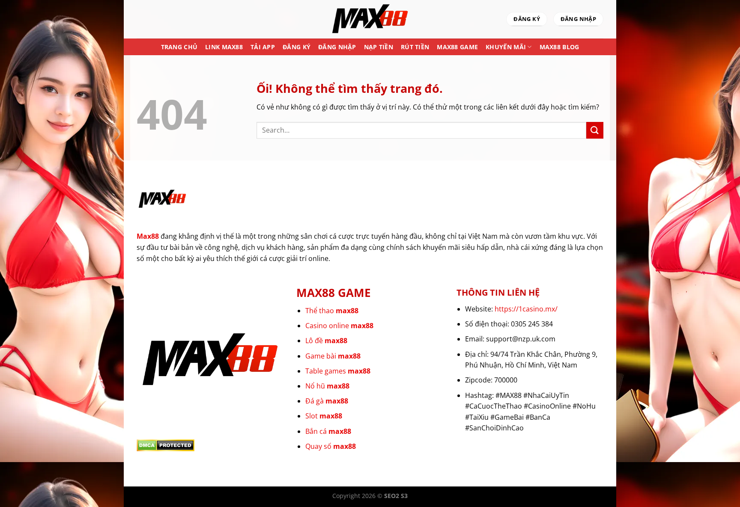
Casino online (339, 325)
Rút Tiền (415, 47)
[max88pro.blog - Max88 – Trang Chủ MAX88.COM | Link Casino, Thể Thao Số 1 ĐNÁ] (370, 19)
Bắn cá (328, 431)
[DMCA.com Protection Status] (165, 445)
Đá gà (326, 401)
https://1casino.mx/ (526, 309)
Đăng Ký (296, 47)
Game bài (333, 356)
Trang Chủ (179, 47)
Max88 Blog (559, 47)
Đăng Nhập (337, 47)
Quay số (330, 446)
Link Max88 (224, 47)
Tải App (263, 47)
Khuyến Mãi (506, 47)
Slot (323, 416)
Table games (337, 371)
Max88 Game (457, 47)
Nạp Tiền (378, 47)
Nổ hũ (327, 386)
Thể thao (331, 310)
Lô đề (326, 340)
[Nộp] (594, 130)
